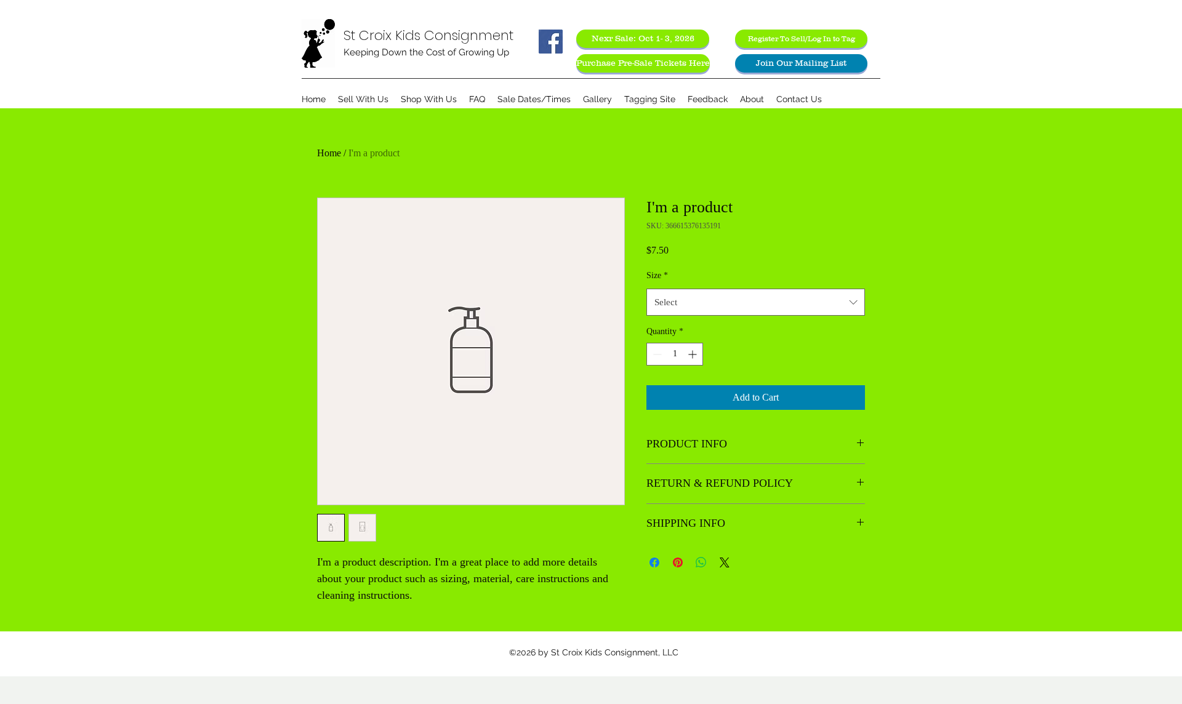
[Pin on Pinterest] (677, 562)
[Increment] (693, 354)
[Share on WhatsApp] (701, 562)
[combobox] (755, 302)
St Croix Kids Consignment (428, 35)
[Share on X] (724, 562)
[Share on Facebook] (654, 562)
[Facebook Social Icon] (551, 42)
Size (657, 275)
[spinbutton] (675, 354)
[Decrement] (656, 354)
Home (329, 153)
